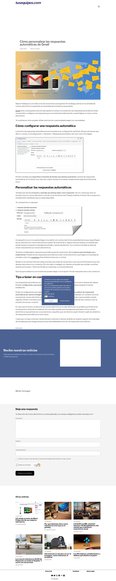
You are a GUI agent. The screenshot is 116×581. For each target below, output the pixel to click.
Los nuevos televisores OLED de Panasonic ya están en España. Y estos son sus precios (29, 560)
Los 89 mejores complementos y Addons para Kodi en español (87, 554)
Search (98, 6)
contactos (35, 257)
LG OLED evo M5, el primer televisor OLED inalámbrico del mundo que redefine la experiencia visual (86, 526)
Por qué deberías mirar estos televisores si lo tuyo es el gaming (56, 525)
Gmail (18, 111)
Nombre (18, 441)
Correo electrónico (21, 450)
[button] (46, 296)
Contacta (76, 571)
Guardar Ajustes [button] (65, 300)
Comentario (19, 418)
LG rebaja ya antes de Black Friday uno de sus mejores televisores (27, 520)
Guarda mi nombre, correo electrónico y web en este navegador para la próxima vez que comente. (44, 458)
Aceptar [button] (51, 300)
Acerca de (48, 571)
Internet (19, 328)
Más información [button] (49, 293)
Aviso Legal (90, 571)
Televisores (19, 516)
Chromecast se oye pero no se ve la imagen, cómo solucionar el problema (57, 555)
